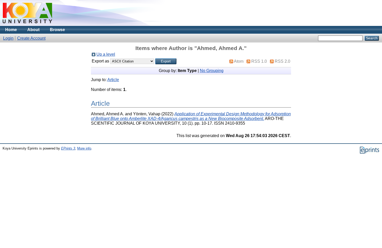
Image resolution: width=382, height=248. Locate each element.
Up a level (105, 54)
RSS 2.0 (282, 61)
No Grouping (211, 70)
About (33, 29)
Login (8, 38)
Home (11, 29)
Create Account (31, 38)
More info (84, 148)
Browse (57, 29)
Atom (238, 61)
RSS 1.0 (259, 61)
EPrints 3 (68, 148)
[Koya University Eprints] (27, 24)
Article (113, 79)
